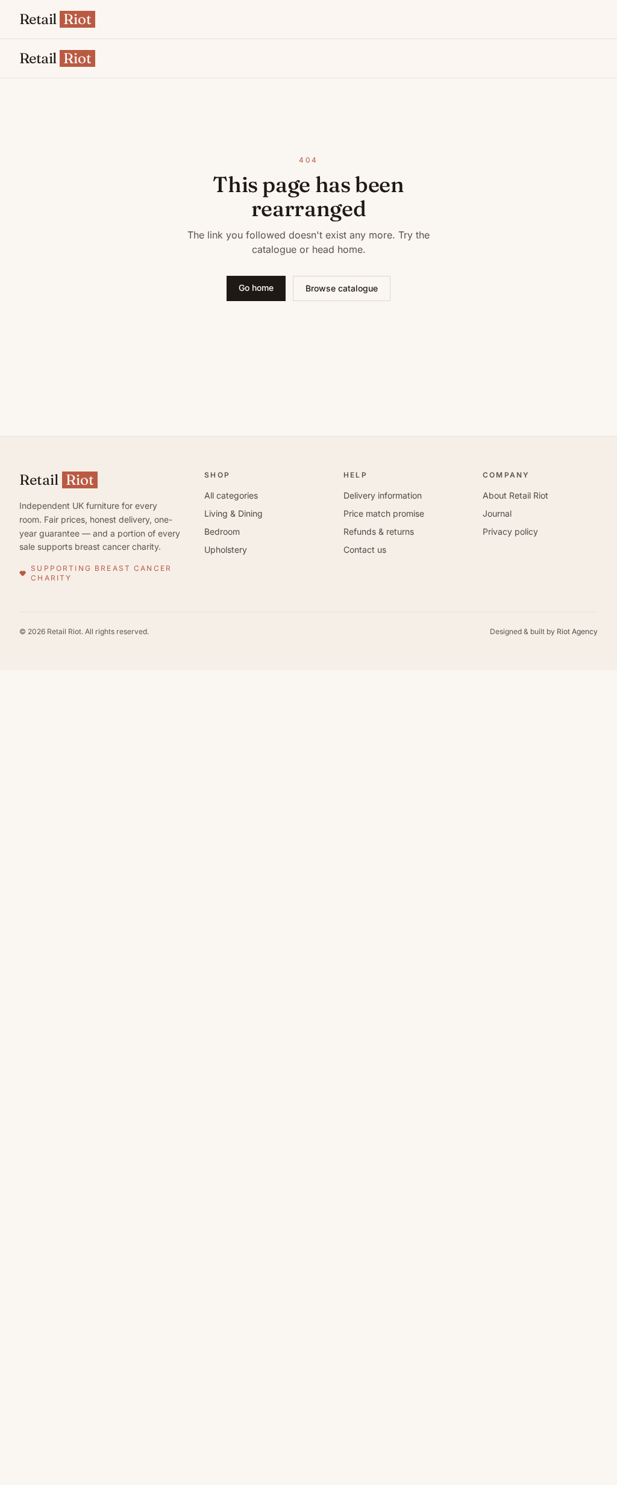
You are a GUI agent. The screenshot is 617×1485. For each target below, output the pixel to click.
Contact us (364, 549)
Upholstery (225, 549)
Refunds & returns (378, 531)
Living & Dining (233, 513)
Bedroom (222, 531)
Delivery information (382, 495)
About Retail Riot (515, 495)
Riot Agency (577, 631)
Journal (497, 513)
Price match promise (383, 513)
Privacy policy (510, 531)
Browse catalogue (341, 288)
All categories (231, 495)
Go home (256, 287)
